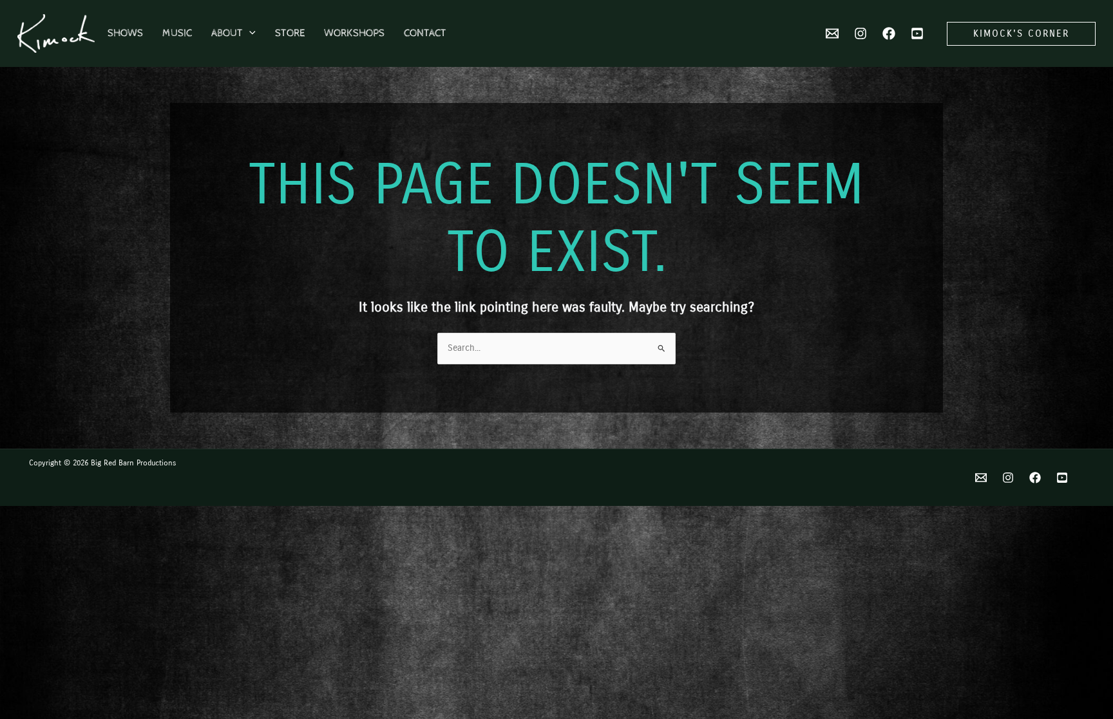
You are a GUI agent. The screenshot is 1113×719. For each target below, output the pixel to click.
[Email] (981, 477)
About (227, 33)
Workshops (354, 33)
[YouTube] (917, 33)
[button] (249, 33)
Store (290, 33)
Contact (425, 33)
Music (177, 33)
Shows (125, 33)
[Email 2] (832, 33)
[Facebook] (888, 33)
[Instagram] (860, 33)
